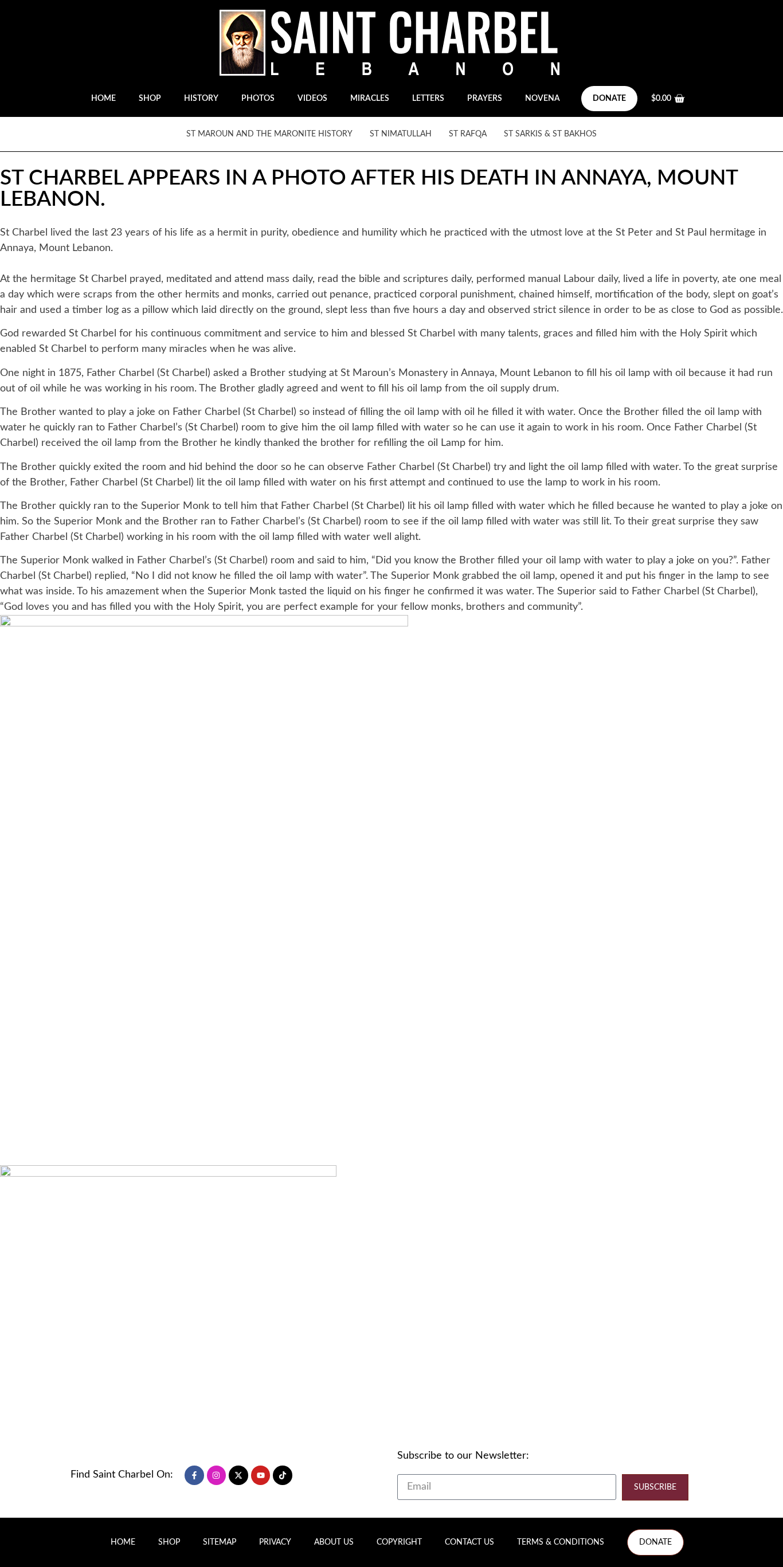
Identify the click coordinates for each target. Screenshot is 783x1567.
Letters (428, 99)
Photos (258, 99)
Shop (150, 99)
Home (103, 99)
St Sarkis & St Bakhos (550, 134)
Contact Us (469, 1542)
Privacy (275, 1542)
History (201, 99)
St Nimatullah (401, 134)
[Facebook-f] (194, 1475)
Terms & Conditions (560, 1542)
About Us (334, 1542)
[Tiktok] (282, 1475)
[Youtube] (261, 1475)
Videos (312, 99)
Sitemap (219, 1542)
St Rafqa (468, 134)
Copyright (399, 1542)
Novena (542, 99)
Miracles (369, 99)
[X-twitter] (238, 1475)
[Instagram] (216, 1475)
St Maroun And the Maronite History (269, 134)
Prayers (484, 99)
